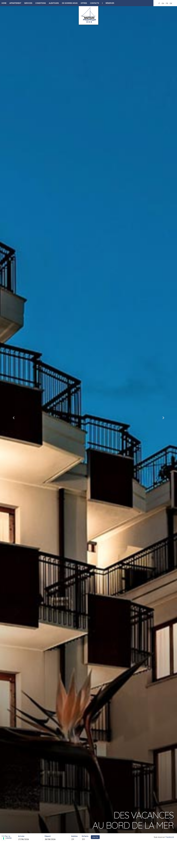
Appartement (15, 3)
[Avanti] (163, 417)
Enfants (85, 836)
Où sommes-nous (70, 3)
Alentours (54, 3)
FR (167, 3)
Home (4, 3)
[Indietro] (13, 417)
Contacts (94, 3)
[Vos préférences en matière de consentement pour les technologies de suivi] (4, 838)
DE (171, 3)
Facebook (170, 837)
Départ (48, 836)
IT (159, 3)
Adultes (74, 836)
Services (28, 3)
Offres (84, 3)
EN (163, 3)
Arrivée (21, 836)
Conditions (40, 3)
